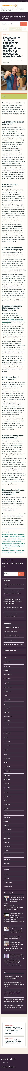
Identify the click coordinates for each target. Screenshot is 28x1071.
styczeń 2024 (7, 704)
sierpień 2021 (7, 787)
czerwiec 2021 (7, 796)
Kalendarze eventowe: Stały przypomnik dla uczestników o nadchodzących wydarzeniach (17, 956)
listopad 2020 (7, 825)
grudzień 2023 (7, 708)
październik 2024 (8, 687)
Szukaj (23, 23)
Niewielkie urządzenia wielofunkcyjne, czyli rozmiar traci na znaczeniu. (16, 944)
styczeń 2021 (7, 817)
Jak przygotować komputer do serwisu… (13, 644)
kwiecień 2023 (7, 741)
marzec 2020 (7, 859)
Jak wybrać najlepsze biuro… (10, 640)
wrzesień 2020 (7, 834)
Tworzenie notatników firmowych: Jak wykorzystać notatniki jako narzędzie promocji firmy (12, 593)
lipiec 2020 (6, 842)
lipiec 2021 (6, 792)
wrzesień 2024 (7, 691)
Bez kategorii (7, 874)
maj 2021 (6, 800)
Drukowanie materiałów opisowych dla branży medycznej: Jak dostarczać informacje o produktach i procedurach (13, 993)
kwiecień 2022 (7, 754)
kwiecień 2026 (7, 666)
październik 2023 (8, 716)
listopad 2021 (7, 775)
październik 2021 (8, 779)
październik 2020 (8, 829)
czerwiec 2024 (7, 699)
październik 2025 (8, 674)
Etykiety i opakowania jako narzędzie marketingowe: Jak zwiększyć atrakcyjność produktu (14, 984)
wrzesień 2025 (7, 678)
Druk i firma (6, 878)
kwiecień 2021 (7, 804)
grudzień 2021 (7, 771)
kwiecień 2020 (7, 855)
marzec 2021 (7, 808)
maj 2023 (6, 737)
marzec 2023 (7, 746)
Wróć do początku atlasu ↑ (8, 1067)
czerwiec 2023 (7, 733)
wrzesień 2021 (7, 783)
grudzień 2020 (7, 821)
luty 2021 (6, 813)
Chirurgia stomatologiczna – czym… (12, 627)
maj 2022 (6, 750)
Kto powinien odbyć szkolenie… (11, 631)
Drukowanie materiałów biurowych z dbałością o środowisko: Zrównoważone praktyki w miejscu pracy (13, 601)
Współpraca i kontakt (22, 1)
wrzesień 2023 (7, 720)
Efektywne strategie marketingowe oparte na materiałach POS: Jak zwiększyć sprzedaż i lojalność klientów (13, 546)
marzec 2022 (7, 758)
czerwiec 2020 (7, 846)
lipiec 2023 (6, 729)
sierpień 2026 (7, 662)
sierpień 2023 (7, 724)
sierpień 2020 (7, 838)
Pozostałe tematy (8, 882)
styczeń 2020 (7, 863)
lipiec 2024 (6, 695)
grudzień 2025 (7, 670)
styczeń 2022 (7, 766)
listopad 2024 (7, 683)
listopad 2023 (7, 712)
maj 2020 (6, 850)
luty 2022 (6, 762)
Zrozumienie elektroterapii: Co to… (12, 635)
